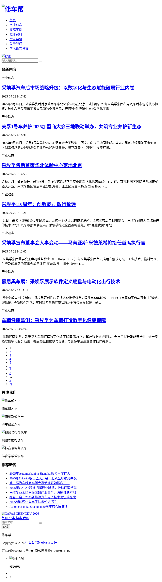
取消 (5, 526)
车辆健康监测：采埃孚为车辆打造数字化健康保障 (54, 320)
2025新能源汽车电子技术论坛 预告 (33, 502)
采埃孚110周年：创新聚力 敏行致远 (39, 204)
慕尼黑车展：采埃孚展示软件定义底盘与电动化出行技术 (61, 281)
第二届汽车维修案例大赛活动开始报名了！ (39, 483)
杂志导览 (15, 39)
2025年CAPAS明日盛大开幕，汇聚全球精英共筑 (43, 478)
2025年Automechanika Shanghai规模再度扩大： (41, 473)
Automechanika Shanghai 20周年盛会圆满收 (38, 506)
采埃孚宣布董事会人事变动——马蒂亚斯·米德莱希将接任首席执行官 (73, 242)
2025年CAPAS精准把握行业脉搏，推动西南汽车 (43, 487)
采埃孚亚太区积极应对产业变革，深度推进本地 (42, 492)
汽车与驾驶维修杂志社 (41, 543)
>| (10, 383)
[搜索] (6, 56)
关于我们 (15, 43)
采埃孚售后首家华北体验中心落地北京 (42, 165)
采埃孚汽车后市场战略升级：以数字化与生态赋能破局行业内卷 (68, 87)
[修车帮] (13, 9)
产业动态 (15, 25)
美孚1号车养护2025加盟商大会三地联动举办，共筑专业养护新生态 (71, 126)
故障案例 (15, 29)
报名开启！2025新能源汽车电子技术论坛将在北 (42, 497)
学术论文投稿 (18, 48)
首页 (12, 20)
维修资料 (15, 34)
